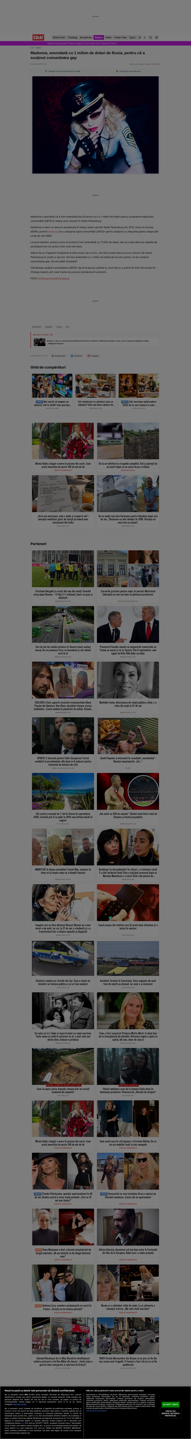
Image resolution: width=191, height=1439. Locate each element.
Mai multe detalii (19, 1404)
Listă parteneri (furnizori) (96, 1411)
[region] (95, 1412)
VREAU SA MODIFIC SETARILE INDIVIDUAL (171, 1413)
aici (22, 1423)
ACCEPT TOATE (170, 1404)
